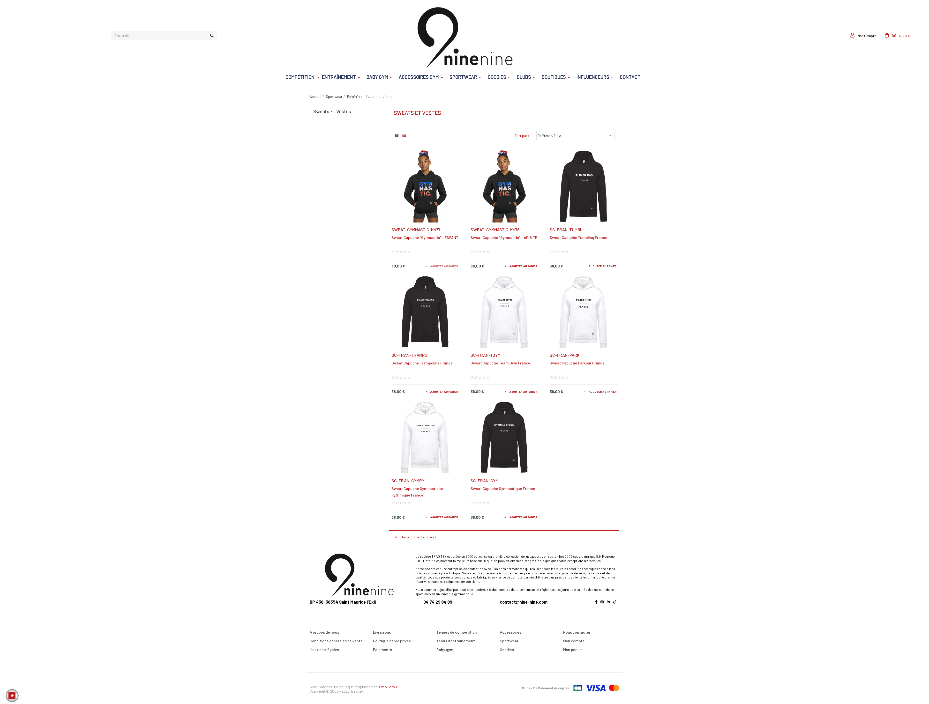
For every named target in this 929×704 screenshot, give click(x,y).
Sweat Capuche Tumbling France (578, 237)
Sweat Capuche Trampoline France (422, 363)
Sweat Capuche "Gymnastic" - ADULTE (504, 237)
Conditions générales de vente (336, 640)
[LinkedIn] (609, 604)
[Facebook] (597, 604)
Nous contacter (577, 632)
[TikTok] (616, 604)
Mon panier (572, 649)
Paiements (382, 649)
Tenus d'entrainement (455, 640)
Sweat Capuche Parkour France (577, 363)
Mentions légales (324, 649)
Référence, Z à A (575, 135)
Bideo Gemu (387, 686)
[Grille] (397, 135)
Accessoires (510, 632)
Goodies (507, 649)
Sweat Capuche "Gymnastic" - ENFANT (424, 237)
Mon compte (574, 640)
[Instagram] (603, 604)
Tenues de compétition (456, 632)
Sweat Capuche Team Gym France (500, 363)
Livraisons (382, 632)
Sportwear (509, 640)
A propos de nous (324, 632)
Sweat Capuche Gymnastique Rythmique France (417, 491)
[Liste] (404, 135)
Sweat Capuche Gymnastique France (503, 488)
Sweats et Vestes (332, 111)
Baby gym (444, 649)
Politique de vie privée (392, 640)
